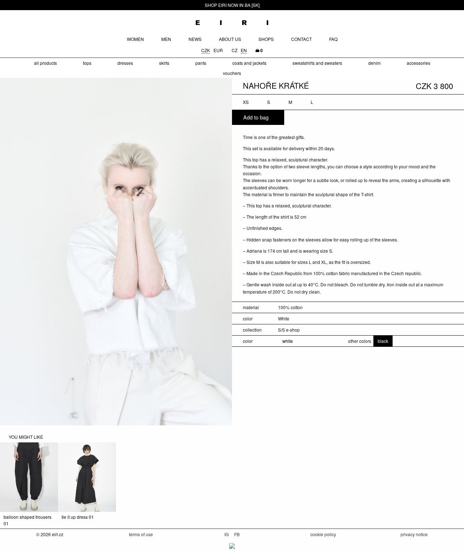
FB (237, 534)
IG (227, 534)
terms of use (141, 534)
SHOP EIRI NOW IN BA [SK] (232, 5)
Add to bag (256, 117)
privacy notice (414, 534)
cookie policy (323, 534)
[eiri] (232, 20)
